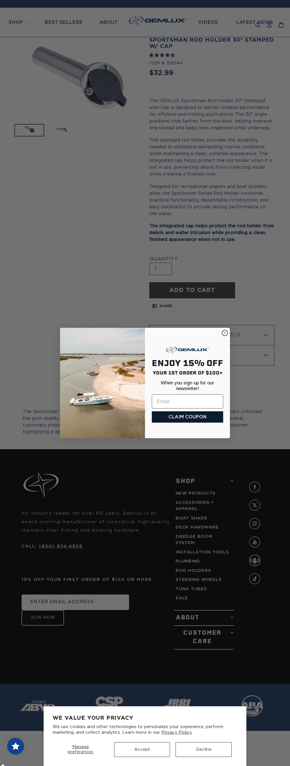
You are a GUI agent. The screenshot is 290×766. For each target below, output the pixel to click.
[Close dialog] (225, 333)
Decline (204, 749)
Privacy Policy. (176, 732)
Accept (142, 749)
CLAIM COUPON (187, 417)
